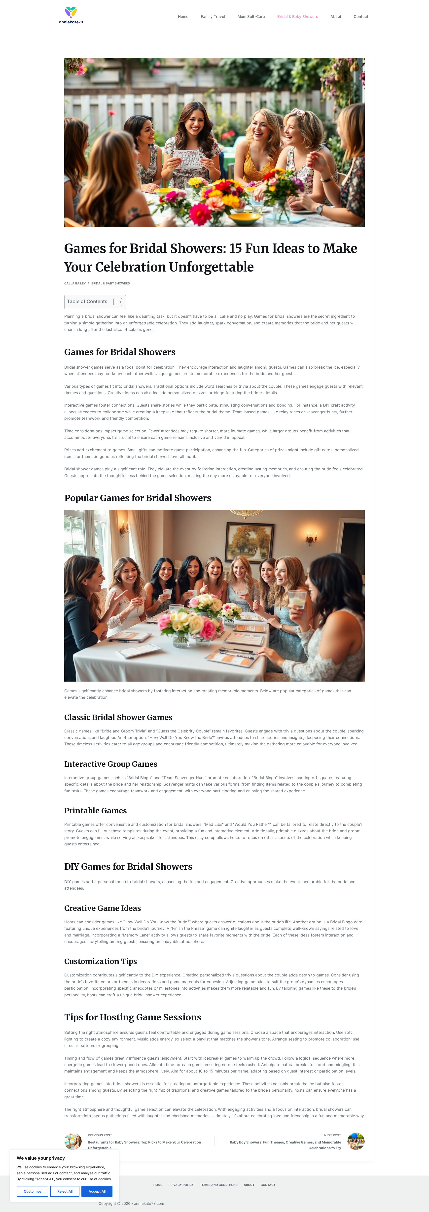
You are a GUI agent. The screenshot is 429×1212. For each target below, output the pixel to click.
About (335, 16)
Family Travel (213, 16)
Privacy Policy (181, 1185)
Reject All (64, 1191)
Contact (361, 16)
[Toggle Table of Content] (115, 302)
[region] (64, 1176)
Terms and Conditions (219, 1185)
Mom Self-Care (251, 16)
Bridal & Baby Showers (297, 16)
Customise (32, 1191)
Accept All (97, 1191)
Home (183, 16)
